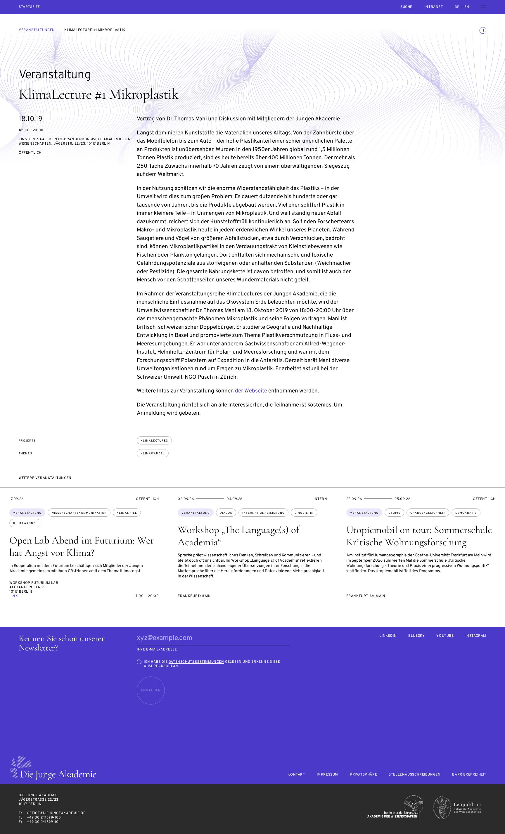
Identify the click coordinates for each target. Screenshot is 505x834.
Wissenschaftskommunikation (79, 513)
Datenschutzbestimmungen (196, 662)
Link (13, 596)
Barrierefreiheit (469, 775)
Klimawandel (153, 454)
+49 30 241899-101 (43, 822)
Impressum (327, 775)
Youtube (445, 636)
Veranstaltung (27, 513)
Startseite (29, 7)
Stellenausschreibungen (414, 775)
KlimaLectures (154, 441)
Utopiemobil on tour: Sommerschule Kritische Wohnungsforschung (419, 536)
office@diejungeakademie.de (56, 813)
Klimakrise (127, 513)
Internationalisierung (263, 513)
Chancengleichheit (427, 513)
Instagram (476, 636)
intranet (434, 7)
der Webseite (251, 390)
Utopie (394, 513)
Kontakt (296, 775)
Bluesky (416, 636)
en (466, 7)
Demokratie (466, 513)
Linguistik (304, 513)
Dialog (226, 513)
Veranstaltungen (37, 30)
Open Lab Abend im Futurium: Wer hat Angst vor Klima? (81, 546)
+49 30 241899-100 (44, 817)
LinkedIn (388, 636)
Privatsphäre (363, 775)
